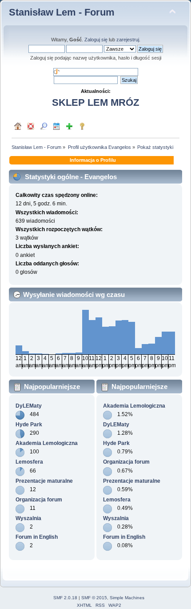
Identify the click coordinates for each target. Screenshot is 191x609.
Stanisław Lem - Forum (62, 12)
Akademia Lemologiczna (47, 443)
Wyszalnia (28, 518)
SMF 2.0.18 (65, 597)
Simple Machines (127, 597)
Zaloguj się (95, 39)
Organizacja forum (39, 500)
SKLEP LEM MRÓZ (95, 102)
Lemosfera (29, 462)
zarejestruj (127, 39)
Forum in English (37, 537)
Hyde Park (29, 424)
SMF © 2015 (94, 597)
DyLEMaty (29, 406)
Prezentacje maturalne (44, 481)
